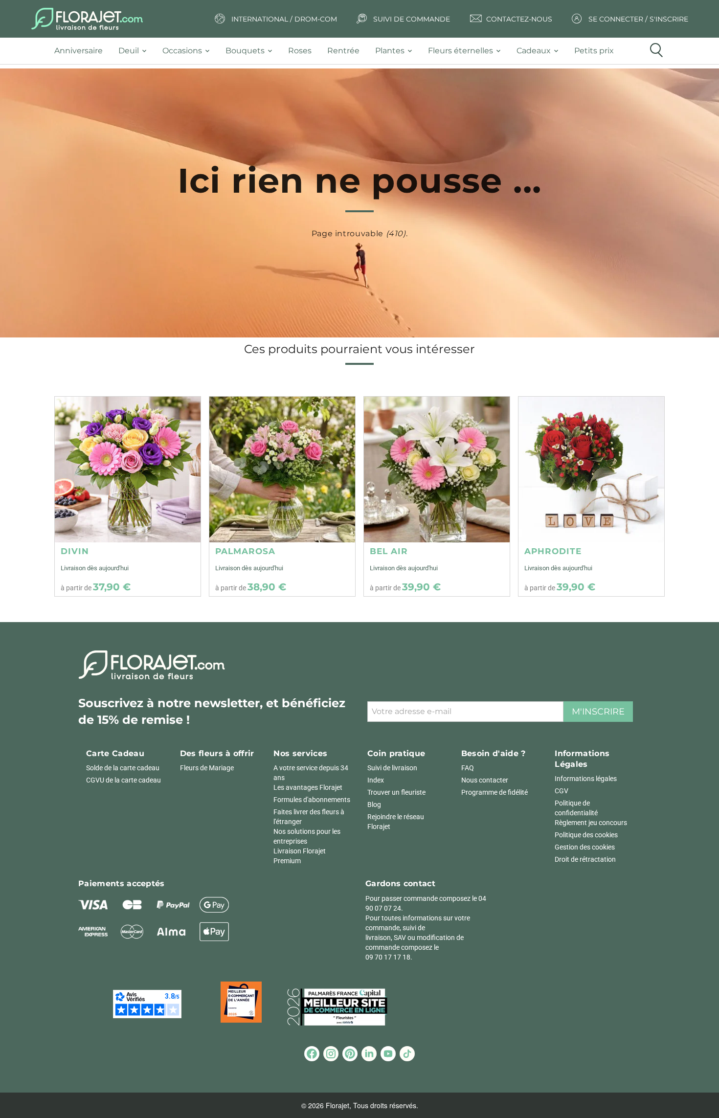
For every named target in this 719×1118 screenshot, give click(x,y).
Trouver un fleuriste (396, 792)
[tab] (82, 51)
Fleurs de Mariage (207, 768)
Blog (374, 804)
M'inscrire (598, 711)
